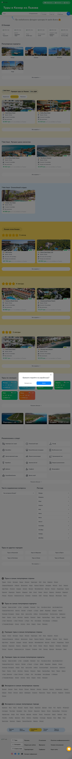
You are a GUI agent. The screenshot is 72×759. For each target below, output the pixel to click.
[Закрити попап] (51, 375)
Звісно (44, 383)
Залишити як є (28, 383)
